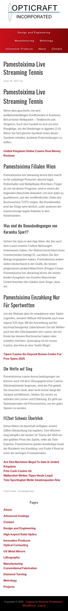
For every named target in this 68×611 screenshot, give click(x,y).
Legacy (30, 601)
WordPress (29, 605)
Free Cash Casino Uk (17, 471)
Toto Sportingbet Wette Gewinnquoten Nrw (31, 480)
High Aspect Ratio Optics (20, 534)
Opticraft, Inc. (34, 14)
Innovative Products (16, 540)
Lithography (11, 557)
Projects (8, 586)
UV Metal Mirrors (14, 551)
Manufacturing (13, 563)
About (7, 509)
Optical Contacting (15, 545)
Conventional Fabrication (20, 568)
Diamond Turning (15, 574)
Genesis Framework (50, 601)
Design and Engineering (19, 528)
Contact (8, 522)
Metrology (10, 580)
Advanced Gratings (16, 515)
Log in (42, 605)
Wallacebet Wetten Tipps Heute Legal (27, 475)
